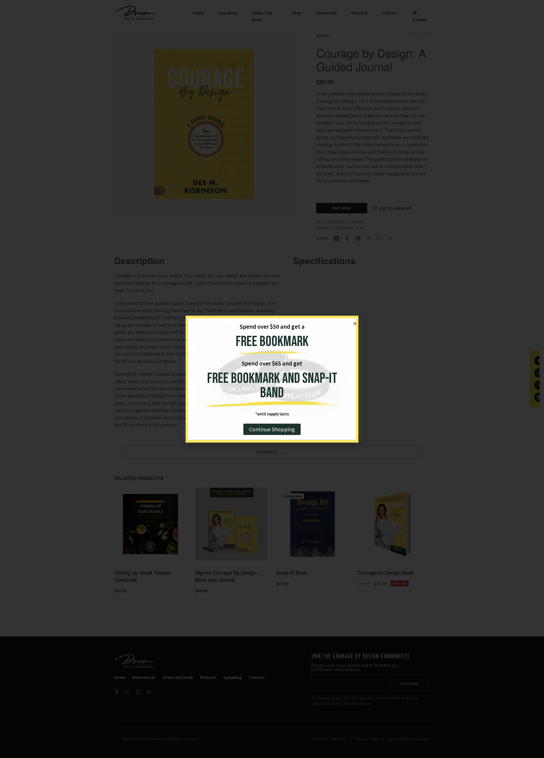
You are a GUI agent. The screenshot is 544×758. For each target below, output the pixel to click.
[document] (272, 379)
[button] (355, 323)
